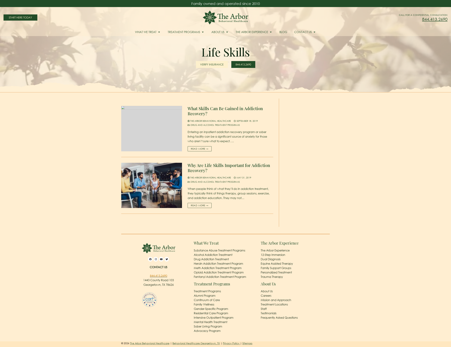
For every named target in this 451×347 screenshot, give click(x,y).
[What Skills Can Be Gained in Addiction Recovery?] (151, 128)
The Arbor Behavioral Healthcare (210, 121)
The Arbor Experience (252, 32)
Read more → (199, 148)
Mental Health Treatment (210, 322)
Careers (266, 295)
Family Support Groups (276, 268)
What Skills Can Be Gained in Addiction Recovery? (225, 111)
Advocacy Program (207, 331)
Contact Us (303, 32)
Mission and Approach (276, 300)
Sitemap (247, 343)
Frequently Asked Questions (279, 317)
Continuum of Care (207, 300)
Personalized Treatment (276, 272)
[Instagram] (155, 259)
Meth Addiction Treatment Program (218, 268)
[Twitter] (166, 259)
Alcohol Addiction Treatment (213, 255)
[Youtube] (161, 259)
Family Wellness (204, 304)
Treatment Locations (274, 304)
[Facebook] (150, 259)
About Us (217, 32)
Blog (283, 32)
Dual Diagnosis (270, 259)
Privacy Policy (231, 343)
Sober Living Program (208, 326)
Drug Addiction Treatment (211, 259)
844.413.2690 (434, 19)
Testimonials (268, 313)
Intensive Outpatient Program (213, 317)
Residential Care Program (211, 313)
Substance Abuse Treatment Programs (219, 250)
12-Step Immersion (273, 255)
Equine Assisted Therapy (277, 263)
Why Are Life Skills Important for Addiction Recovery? (229, 168)
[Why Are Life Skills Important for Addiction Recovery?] (151, 185)
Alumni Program (204, 295)
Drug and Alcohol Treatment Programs (215, 125)
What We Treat (145, 32)
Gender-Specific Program (211, 309)
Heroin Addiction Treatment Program (218, 263)
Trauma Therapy (272, 277)
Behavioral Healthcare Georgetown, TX (196, 343)
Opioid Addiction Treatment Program (219, 272)
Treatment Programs (184, 32)
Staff (264, 309)
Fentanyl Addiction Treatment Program (220, 277)
